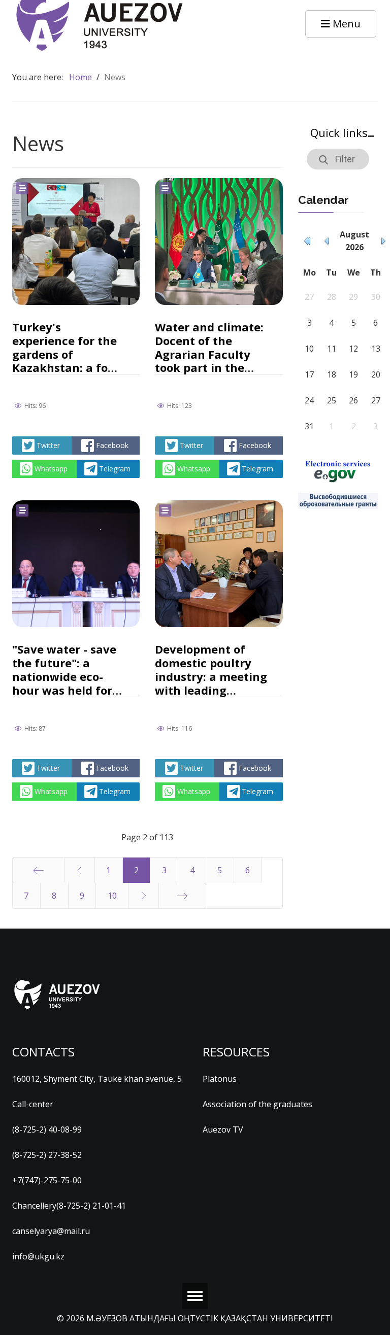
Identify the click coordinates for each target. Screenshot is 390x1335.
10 (112, 895)
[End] (182, 895)
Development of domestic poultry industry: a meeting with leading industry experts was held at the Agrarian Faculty (211, 689)
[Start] (38, 870)
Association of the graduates (257, 1104)
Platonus (220, 1078)
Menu (345, 23)
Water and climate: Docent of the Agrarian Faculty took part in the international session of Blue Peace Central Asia (209, 367)
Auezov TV (223, 1129)
